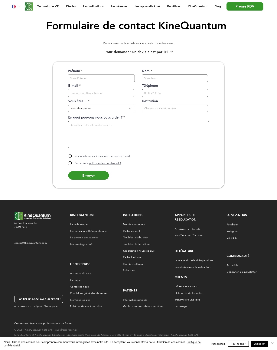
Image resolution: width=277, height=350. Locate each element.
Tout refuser (238, 343)
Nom (146, 71)
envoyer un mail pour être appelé (38, 306)
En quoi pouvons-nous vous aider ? (95, 117)
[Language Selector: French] (16, 6)
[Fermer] (272, 343)
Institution (150, 101)
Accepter (259, 343)
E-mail (73, 85)
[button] (71, 6)
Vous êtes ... (77, 101)
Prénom (74, 71)
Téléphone (150, 85)
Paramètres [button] (218, 343)
